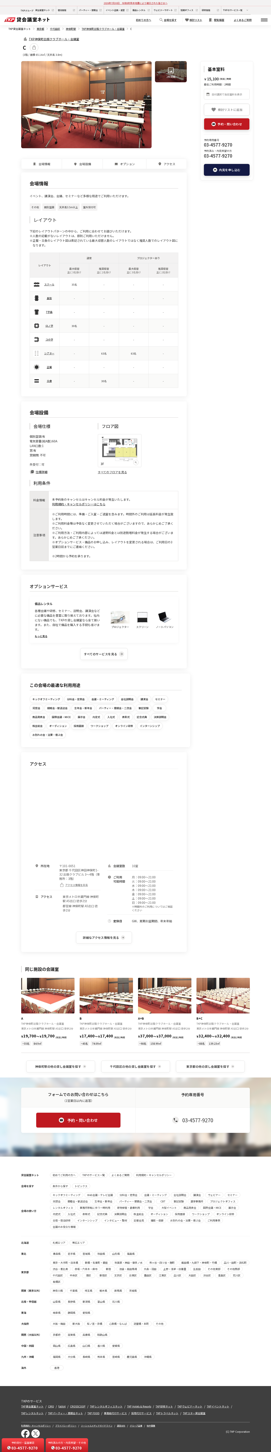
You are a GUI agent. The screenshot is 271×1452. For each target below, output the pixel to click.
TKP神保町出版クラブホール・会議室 (103, 29)
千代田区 (55, 29)
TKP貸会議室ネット (19, 29)
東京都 (40, 29)
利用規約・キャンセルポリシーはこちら (78, 504)
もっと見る (41, 636)
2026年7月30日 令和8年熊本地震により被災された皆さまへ (135, 3)
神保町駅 (71, 29)
